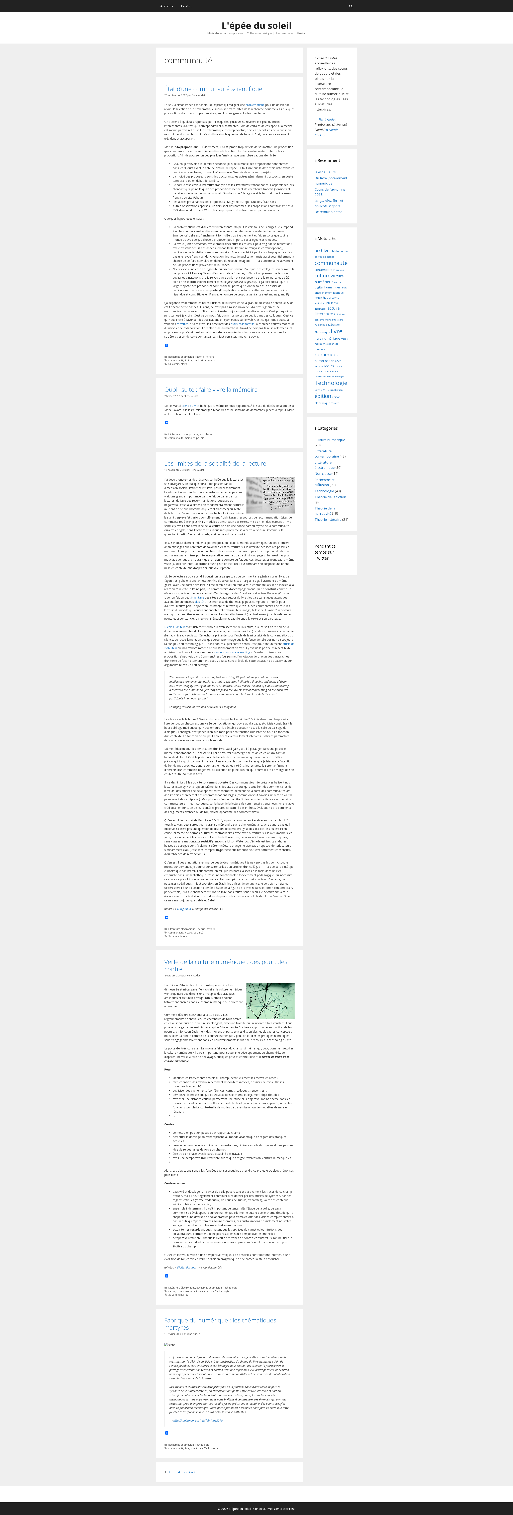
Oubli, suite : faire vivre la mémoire (211, 389)
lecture (188, 932)
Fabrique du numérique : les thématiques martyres (220, 1323)
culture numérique (203, 1291)
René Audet (327, 119)
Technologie (230, 1287)
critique (340, 270)
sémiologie (338, 376)
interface (320, 309)
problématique (255, 105)
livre (187, 1448)
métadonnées (330, 343)
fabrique (338, 292)
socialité (198, 932)
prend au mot (190, 406)
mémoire (190, 437)
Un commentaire (177, 363)
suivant (189, 1472)
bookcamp (320, 256)
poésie (200, 437)
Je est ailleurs (325, 172)
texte (318, 390)
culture (322, 275)
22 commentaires (178, 1294)
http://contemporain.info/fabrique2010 (198, 1420)
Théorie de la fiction (330, 497)
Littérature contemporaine (183, 434)
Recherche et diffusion (181, 356)
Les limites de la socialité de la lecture (215, 463)
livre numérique (327, 338)
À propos (166, 6)
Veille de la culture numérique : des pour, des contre (225, 965)
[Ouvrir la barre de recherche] (351, 6)
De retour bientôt (328, 211)
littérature (324, 313)
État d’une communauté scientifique (213, 89)
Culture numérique (330, 439)
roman (338, 366)
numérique (197, 1448)
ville (326, 389)
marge (344, 338)
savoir (211, 360)
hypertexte (331, 297)
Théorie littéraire (204, 356)
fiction (318, 297)
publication (200, 360)
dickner (338, 282)
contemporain (325, 270)
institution (320, 303)
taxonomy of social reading (232, 652)
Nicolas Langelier (175, 627)
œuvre (335, 403)
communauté (175, 360)
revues (329, 366)
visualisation (336, 390)
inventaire (197, 597)
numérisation (324, 361)
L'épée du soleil (257, 25)
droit (344, 287)
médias (318, 343)
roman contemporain (326, 371)
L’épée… (187, 6)
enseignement (323, 292)
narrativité (320, 349)
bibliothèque (340, 251)
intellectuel (332, 303)
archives (323, 251)
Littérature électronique (181, 929)
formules (182, 324)
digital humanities (328, 287)
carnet (172, 1291)
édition (189, 360)
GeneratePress (284, 1509)
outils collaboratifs (242, 324)
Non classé (206, 434)
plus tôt (199, 602)
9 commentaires (177, 936)
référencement (323, 376)
